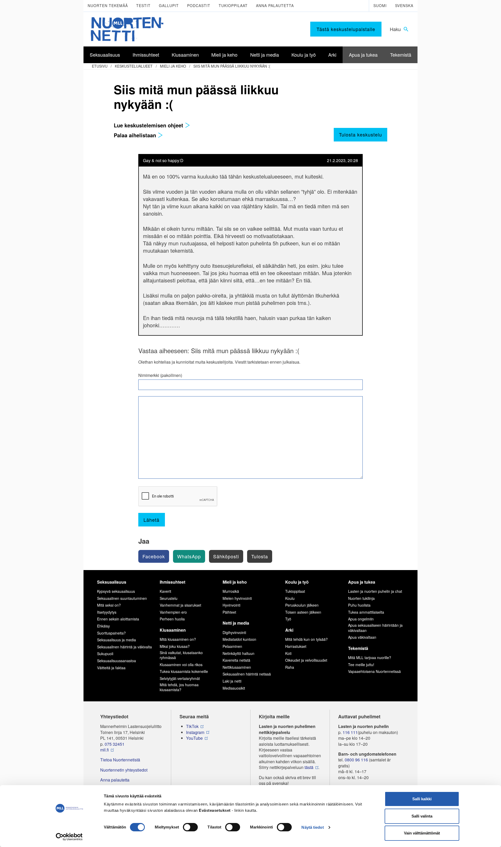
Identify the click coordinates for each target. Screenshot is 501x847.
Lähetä (151, 519)
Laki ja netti (232, 681)
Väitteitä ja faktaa (111, 667)
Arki (289, 630)
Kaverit (165, 591)
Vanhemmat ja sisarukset (180, 605)
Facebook (153, 556)
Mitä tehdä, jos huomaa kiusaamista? (179, 687)
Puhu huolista (359, 605)
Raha (289, 667)
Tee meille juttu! (361, 664)
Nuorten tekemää (108, 5)
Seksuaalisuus (111, 582)
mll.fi (104, 750)
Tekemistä (358, 648)
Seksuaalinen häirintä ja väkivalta (124, 646)
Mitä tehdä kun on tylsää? (306, 639)
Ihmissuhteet (172, 582)
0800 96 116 (356, 760)
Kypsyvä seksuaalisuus (116, 591)
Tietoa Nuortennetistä (120, 760)
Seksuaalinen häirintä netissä (247, 674)
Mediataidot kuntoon (239, 639)
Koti (288, 653)
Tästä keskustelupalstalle (346, 29)
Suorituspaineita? (111, 633)
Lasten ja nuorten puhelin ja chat (375, 591)
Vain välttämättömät (422, 833)
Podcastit (198, 5)
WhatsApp (189, 556)
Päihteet (229, 612)
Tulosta (259, 556)
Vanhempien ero (173, 612)
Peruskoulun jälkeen (302, 605)
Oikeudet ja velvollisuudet (306, 660)
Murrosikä (231, 591)
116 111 (350, 732)
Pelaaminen (232, 646)
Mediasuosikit (234, 688)
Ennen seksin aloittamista (118, 618)
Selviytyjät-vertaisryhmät (180, 678)
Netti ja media (236, 623)
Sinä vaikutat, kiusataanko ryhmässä (181, 655)
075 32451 (114, 744)
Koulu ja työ (297, 582)
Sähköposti (226, 556)
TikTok (192, 726)
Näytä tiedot (312, 827)
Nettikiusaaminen (237, 667)
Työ (288, 618)
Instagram (195, 732)
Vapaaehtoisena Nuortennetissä (374, 671)
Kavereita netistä (236, 660)
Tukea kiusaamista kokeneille (184, 671)
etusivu (100, 66)
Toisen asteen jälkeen (303, 612)
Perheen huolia (172, 618)
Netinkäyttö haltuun (238, 653)
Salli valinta (421, 816)
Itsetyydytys (106, 612)
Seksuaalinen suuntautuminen (122, 598)
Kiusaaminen (173, 630)
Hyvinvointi (231, 605)
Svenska (404, 5)
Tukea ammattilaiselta (366, 612)
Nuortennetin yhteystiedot (123, 770)
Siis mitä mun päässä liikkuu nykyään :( (231, 66)
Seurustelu (168, 598)
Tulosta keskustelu (360, 134)
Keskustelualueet (134, 66)
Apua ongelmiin (361, 618)
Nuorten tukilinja (361, 598)
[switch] (190, 827)
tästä (309, 767)
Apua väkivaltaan (362, 637)
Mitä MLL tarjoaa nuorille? (369, 657)
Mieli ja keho (173, 66)
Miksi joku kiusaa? (175, 646)
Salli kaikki (422, 799)
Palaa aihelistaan (136, 135)
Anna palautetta (275, 5)
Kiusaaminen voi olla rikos (181, 664)
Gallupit (169, 5)
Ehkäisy (103, 626)
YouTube (194, 738)
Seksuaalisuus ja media (116, 639)
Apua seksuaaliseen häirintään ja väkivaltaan (375, 628)
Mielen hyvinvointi (237, 598)
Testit (143, 5)
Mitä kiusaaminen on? (178, 639)
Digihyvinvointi (234, 632)
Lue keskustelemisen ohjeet (149, 125)
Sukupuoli (105, 653)
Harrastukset (295, 646)
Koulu (290, 598)
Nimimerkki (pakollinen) (160, 375)
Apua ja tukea (361, 582)
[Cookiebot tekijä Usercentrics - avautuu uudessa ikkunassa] (69, 837)
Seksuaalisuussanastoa (116, 660)
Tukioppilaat (233, 5)
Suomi (380, 5)
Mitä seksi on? (109, 605)
